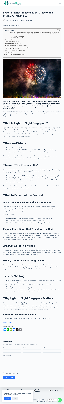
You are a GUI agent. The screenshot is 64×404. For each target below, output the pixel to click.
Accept (7, 398)
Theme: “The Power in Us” (12, 41)
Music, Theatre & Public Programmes (16, 50)
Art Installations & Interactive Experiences (17, 45)
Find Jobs (55, 390)
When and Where (9, 39)
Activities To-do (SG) (26, 20)
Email (24, 348)
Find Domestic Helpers (39, 390)
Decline (15, 398)
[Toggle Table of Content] (58, 30)
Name (4, 348)
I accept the (11, 373)
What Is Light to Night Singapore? (14, 38)
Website (45, 348)
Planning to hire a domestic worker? (17, 56)
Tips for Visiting (9, 52)
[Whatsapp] (60, 400)
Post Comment (9, 377)
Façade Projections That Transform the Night (18, 47)
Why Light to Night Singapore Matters (15, 54)
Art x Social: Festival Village (13, 48)
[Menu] (60, 3)
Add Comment (7, 355)
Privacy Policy (14, 373)
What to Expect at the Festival (13, 43)
